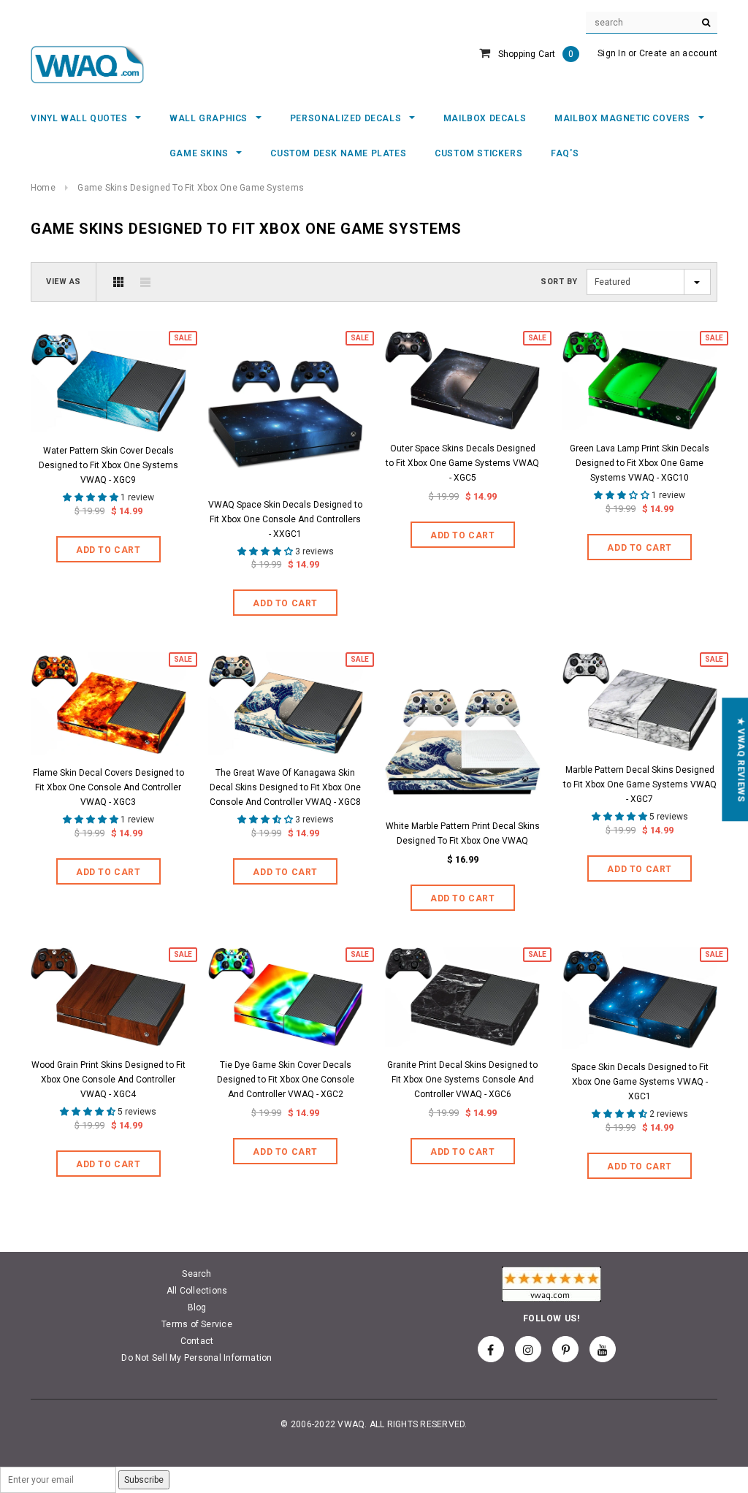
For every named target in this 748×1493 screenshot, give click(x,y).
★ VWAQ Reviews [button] (741, 759)
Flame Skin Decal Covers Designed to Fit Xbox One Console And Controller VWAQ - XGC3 (108, 787)
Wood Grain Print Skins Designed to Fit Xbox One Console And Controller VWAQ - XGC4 (108, 1079)
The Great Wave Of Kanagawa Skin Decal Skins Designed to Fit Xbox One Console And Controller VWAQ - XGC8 (285, 787)
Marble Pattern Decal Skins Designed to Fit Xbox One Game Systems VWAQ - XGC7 (640, 784)
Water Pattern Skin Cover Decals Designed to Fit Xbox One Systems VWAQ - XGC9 (108, 465)
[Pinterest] (565, 1349)
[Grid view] (118, 282)
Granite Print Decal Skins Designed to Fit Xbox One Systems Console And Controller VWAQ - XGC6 (462, 1079)
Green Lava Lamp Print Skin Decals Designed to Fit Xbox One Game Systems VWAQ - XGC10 (639, 463)
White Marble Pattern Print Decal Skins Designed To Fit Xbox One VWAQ (463, 833)
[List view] (145, 282)
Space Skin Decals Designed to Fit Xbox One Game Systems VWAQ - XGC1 (640, 1081)
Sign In (612, 53)
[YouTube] (602, 1349)
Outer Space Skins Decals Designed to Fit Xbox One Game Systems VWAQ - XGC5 (462, 463)
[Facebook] (491, 1349)
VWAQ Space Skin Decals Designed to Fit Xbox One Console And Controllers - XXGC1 (285, 519)
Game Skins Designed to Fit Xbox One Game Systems (190, 188)
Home (43, 188)
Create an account (678, 53)
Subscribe (144, 1480)
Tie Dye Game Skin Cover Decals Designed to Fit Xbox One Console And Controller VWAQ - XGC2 (285, 1079)
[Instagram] (528, 1349)
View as (63, 281)
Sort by (559, 281)
